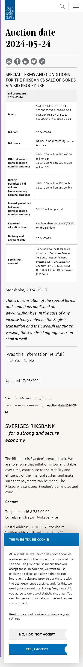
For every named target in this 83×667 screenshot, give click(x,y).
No (31, 360)
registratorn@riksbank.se (37, 517)
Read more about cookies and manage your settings (39, 616)
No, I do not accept (37, 634)
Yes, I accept (37, 649)
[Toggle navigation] (76, 6)
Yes (17, 360)
